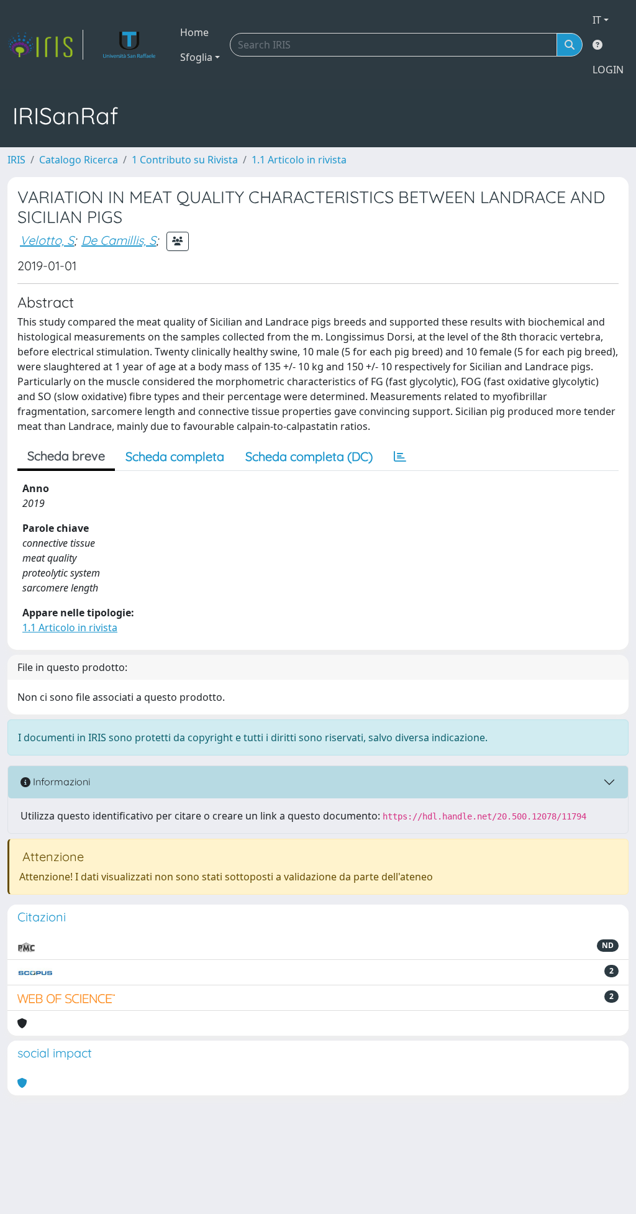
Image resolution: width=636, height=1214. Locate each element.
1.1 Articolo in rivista (299, 160)
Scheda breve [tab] (66, 455)
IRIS (16, 160)
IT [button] (597, 20)
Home (194, 32)
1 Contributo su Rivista (185, 160)
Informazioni (60, 781)
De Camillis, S (118, 240)
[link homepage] (45, 45)
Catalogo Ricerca (78, 160)
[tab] (400, 457)
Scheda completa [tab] (174, 456)
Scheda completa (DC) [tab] (309, 456)
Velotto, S (47, 240)
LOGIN (608, 69)
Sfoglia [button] (196, 57)
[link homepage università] (129, 45)
